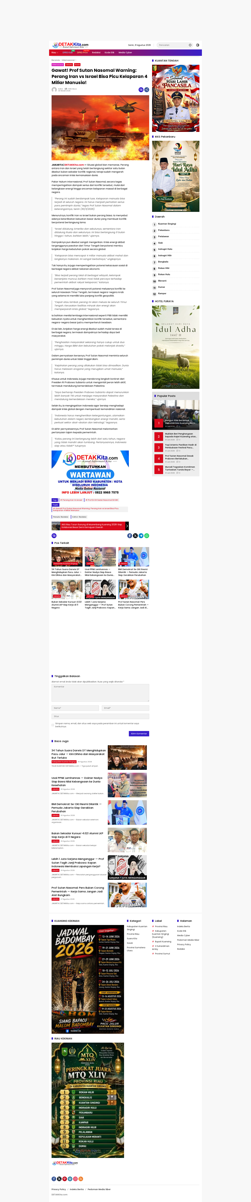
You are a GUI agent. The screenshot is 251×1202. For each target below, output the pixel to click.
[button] (190, 45)
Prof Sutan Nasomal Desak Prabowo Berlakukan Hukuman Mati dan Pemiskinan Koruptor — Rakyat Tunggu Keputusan (179, 457)
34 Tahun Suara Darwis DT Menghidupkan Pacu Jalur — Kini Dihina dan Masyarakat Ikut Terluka (66, 572)
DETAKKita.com (74, 165)
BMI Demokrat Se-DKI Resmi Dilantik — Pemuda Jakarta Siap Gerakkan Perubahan (132, 572)
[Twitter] (135, 535)
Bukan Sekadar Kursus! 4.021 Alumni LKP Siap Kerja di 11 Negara (67, 605)
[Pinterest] (64, 1179)
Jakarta (69, 64)
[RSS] (80, 1179)
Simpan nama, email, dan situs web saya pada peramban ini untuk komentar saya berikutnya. (97, 725)
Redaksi (181, 949)
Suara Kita (132, 938)
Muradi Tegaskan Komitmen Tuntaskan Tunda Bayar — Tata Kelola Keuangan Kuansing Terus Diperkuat (180, 468)
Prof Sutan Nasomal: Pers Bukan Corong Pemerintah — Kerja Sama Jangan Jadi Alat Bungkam (133, 605)
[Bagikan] (146, 89)
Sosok (77, 64)
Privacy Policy (184, 944)
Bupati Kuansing (163, 941)
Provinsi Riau (133, 934)
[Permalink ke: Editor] (55, 89)
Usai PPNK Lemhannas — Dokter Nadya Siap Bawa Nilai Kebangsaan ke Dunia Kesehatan (99, 572)
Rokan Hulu (164, 274)
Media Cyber (183, 935)
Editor (60, 89)
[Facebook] (129, 535)
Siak (160, 243)
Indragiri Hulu (165, 249)
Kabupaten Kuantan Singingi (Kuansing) (160, 934)
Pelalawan (163, 236)
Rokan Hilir (164, 268)
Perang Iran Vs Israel (72, 500)
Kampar (162, 293)
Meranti (162, 280)
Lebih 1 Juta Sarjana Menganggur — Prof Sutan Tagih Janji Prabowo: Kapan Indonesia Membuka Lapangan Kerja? (99, 605)
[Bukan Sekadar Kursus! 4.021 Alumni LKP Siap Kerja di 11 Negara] (67, 589)
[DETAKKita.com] (77, 44)
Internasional (57, 64)
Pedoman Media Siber (188, 940)
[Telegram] (141, 535)
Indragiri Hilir (165, 255)
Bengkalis (163, 261)
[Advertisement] (87, 20)
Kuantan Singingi (167, 223)
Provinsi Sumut (162, 953)
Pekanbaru (164, 230)
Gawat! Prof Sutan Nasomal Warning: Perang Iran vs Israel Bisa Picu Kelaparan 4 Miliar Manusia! (86, 509)
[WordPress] (70, 1179)
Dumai (161, 287)
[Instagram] (75, 1179)
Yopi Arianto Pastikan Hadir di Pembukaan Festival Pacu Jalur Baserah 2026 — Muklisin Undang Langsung (181, 446)
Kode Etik (181, 930)
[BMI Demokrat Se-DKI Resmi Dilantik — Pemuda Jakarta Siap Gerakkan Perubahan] (133, 557)
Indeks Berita (183, 926)
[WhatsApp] (146, 535)
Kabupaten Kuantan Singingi (65, 563)
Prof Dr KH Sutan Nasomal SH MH (103, 500)
